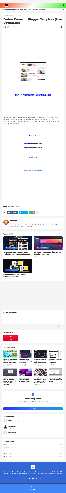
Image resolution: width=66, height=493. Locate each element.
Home (5, 15)
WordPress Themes (33, 457)
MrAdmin (13, 220)
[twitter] (29, 478)
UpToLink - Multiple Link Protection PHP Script (55, 379)
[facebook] (25, 478)
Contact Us (43, 487)
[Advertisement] (33, 44)
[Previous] (61, 9)
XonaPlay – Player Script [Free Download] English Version (40, 361)
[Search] (63, 5)
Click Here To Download (33, 171)
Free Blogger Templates (14, 15)
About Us (26, 487)
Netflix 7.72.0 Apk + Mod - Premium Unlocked (30, 9)
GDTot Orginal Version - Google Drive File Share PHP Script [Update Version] (9, 381)
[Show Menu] (2, 5)
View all (61, 234)
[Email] (33, 212)
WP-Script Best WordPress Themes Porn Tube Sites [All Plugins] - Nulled (40, 380)
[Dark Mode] (60, 5)
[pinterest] (40, 478)
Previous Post (6, 326)
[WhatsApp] (30, 212)
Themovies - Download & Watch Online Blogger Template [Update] (16, 253)
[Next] (63, 9)
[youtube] (33, 478)
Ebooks (33, 444)
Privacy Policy (35, 487)
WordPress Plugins (33, 454)
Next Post (60, 326)
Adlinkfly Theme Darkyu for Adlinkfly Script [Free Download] (25, 361)
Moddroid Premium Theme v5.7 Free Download (55, 360)
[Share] (61, 27)
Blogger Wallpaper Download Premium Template (14, 275)
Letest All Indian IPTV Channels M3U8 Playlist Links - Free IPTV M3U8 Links (10, 361)
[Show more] (37, 212)
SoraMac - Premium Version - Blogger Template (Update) (48, 253)
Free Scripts (33, 450)
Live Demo (33, 157)
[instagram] (36, 478)
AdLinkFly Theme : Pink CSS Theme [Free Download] (25, 379)
